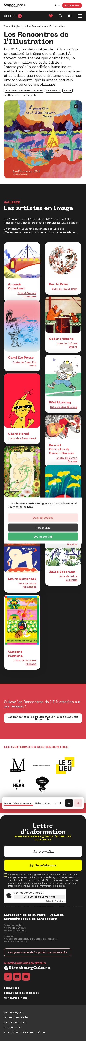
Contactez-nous (15, 997)
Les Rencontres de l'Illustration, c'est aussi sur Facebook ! (43, 718)
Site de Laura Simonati (27, 585)
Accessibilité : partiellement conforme (24, 1032)
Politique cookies (13, 1027)
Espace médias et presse (21, 992)
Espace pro (11, 987)
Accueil (8, 26)
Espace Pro (72, 5)
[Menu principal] (80, 16)
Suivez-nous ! (43, 803)
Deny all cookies (43, 517)
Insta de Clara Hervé (22, 438)
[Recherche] (60, 16)
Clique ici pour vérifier (39, 896)
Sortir (20, 26)
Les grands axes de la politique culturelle (37, 952)
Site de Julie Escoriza (68, 578)
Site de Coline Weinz (67, 345)
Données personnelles (16, 1017)
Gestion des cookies (15, 1022)
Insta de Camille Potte (24, 364)
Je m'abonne (45, 865)
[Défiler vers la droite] (61, 803)
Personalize (43, 527)
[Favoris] (51, 16)
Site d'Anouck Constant (26, 294)
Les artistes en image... (18, 803)
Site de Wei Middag (63, 407)
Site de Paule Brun (64, 288)
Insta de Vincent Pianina (24, 662)
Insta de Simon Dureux (66, 459)
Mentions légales (13, 1012)
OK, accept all (43, 536)
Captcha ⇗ (55, 901)
